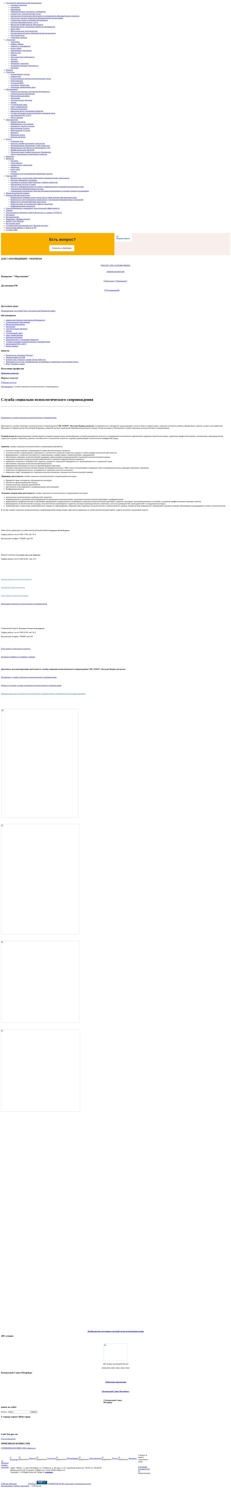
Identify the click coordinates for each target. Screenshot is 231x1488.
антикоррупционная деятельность (24, 66)
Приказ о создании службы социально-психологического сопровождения (31, 685)
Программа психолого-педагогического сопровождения (24, 604)
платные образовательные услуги (24, 22)
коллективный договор (20, 74)
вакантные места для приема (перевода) (27, 111)
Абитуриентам (12, 120)
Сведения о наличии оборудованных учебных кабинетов (34, 182)
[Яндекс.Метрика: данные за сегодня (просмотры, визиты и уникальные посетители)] (9, 1484)
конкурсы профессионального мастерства (28, 143)
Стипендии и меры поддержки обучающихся (29, 20)
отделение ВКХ (17, 83)
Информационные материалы (23, 206)
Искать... (4, 1412)
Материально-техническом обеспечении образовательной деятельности (40, 178)
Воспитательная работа (20, 96)
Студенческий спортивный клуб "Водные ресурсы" (27, 226)
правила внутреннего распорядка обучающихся (30, 92)
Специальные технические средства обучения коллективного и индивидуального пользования (50, 191)
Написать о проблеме (61, 248)
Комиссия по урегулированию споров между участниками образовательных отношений (47, 200)
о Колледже (10, 40)
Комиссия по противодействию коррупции (28, 202)
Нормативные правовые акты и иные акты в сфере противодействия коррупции (44, 197)
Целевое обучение (18, 137)
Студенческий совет (19, 105)
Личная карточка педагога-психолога (16, 579)
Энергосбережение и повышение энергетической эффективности (33, 208)
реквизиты (15, 167)
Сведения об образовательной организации (24, 3)
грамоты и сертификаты (20, 46)
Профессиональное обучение (22, 150)
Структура (10, 72)
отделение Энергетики (20, 85)
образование (16, 9)
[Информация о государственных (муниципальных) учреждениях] (8, 1439)
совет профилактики (19, 107)
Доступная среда (17, 35)
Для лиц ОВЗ (11, 176)
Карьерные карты (18, 135)
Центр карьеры (17, 117)
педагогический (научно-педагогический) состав (31, 79)
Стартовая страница (19, 38)
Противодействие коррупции (18, 195)
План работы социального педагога (15, 649)
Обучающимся (12, 89)
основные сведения (19, 5)
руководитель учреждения (21, 165)
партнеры (15, 68)
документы (15, 7)
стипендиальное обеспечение (23, 94)
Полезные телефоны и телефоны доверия (18, 657)
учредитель (15, 42)
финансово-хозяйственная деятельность (27, 25)
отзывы (14, 55)
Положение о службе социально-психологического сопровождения (29, 418)
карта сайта (15, 29)
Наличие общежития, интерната (24, 180)
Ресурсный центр (13, 223)
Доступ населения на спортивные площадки (29, 154)
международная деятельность (23, 57)
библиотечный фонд (19, 109)
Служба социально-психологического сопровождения (33, 113)
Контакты (10, 159)
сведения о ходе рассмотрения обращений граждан (31, 174)
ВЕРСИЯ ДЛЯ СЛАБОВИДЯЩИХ (115, 265)
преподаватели (17, 81)
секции (13, 102)
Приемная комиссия (10, 373)
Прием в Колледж (18, 122)
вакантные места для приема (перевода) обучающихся (33, 27)
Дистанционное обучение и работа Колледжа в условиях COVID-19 (34, 213)
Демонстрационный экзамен (17, 193)
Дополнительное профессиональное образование (31, 152)
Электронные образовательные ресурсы (27, 189)
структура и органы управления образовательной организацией (37, 18)
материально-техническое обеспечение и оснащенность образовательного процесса (45, 16)
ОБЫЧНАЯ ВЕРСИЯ (115, 272)
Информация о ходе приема (22, 124)
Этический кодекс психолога (13, 587)
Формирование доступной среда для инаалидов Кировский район (28, 311)
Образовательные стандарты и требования (28, 12)
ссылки (14, 172)
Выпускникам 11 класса (20, 130)
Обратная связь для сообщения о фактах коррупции (32, 204)
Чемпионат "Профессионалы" (18, 219)
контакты (14, 61)
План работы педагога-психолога (14, 596)
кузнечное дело (17, 141)
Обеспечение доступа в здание (23, 184)
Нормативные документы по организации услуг (30, 148)
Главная (9, 210)
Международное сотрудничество (24, 31)
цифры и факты (17, 44)
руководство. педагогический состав (26, 14)
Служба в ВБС (12, 230)
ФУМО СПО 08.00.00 (15, 221)
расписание (15, 98)
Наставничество (12, 217)
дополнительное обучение (21, 100)
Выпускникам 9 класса (20, 128)
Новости (9, 70)
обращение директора (20, 63)
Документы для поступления (22, 126)
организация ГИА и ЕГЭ (21, 115)
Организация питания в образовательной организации (33, 33)
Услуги (9, 139)
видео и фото (16, 48)
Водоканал (10, 215)
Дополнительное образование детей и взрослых (30, 146)
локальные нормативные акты (23, 87)
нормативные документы (21, 50)
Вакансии (10, 156)
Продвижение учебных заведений (15, 1486)
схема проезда (16, 163)
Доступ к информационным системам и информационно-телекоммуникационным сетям (47, 187)
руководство (16, 76)
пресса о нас (16, 53)
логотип (14, 59)
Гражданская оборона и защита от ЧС (21, 228)
